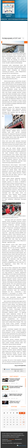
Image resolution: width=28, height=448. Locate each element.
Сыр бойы (14, 26)
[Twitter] (12, 34)
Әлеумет (8, 369)
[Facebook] (15, 34)
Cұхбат (13, 19)
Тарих (19, 19)
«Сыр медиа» (11, 439)
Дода (16, 19)
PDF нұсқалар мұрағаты (8, 15)
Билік (2, 19)
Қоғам (5, 19)
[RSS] (25, 34)
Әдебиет (23, 19)
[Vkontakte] (18, 34)
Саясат (9, 19)
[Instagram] (22, 34)
